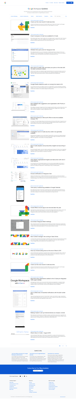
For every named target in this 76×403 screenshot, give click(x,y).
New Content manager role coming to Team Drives (44, 236)
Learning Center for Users (14, 383)
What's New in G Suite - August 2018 (41, 333)
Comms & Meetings (14, 16)
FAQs (30, 389)
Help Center (56, 2)
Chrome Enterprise (52, 385)
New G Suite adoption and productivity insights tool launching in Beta (48, 146)
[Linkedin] (24, 376)
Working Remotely (32, 385)
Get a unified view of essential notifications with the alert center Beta (48, 293)
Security (30, 382)
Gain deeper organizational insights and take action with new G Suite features (48, 160)
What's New (11, 389)
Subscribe (69, 2)
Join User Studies (51, 389)
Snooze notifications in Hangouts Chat (41, 173)
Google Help (12, 386)
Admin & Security (39, 16)
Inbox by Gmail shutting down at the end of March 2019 (46, 250)
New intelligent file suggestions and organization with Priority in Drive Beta (48, 104)
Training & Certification (33, 392)
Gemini (32, 16)
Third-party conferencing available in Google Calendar (45, 187)
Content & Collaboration (24, 16)
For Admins (51, 2)
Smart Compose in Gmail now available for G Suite (44, 36)
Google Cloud (51, 382)
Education (46, 16)
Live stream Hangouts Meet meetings (41, 221)
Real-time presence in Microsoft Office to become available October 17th (47, 118)
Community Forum (13, 385)
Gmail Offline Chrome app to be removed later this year (46, 207)
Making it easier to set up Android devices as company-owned (48, 313)
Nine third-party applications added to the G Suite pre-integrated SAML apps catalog (48, 279)
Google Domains (51, 383)
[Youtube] (20, 376)
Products (47, 2)
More (52, 16)
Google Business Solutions (53, 386)
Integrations (31, 390)
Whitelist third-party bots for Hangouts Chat (43, 50)
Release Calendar (61, 2)
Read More (33, 27)
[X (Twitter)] (22, 376)
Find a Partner (31, 386)
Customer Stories (32, 383)
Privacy (29, 396)
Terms (31, 396)
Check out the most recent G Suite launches (43, 22)
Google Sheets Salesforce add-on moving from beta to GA (47, 84)
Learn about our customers (53, 353)
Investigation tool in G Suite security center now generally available (46, 132)
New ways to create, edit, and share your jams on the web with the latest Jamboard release (48, 68)
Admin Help (11, 382)
